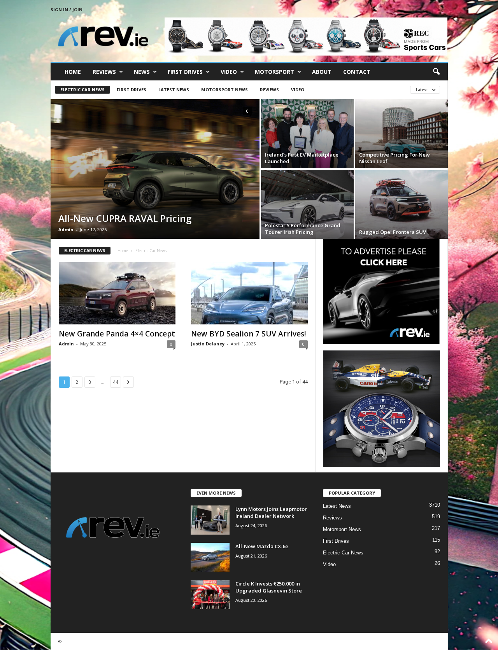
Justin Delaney (207, 344)
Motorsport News (224, 89)
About (321, 71)
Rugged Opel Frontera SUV (392, 231)
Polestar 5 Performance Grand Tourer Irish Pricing (302, 228)
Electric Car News (82, 89)
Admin (66, 229)
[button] (436, 71)
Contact (356, 71)
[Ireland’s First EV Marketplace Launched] (307, 133)
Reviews (104, 71)
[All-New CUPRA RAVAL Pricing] (155, 169)
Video (229, 71)
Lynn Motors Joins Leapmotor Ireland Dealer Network (271, 512)
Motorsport (274, 71)
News (142, 71)
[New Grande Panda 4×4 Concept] (117, 293)
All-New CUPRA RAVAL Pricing (124, 218)
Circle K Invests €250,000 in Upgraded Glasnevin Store (268, 587)
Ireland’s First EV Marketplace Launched (301, 158)
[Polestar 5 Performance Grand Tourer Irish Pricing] (307, 204)
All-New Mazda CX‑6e (261, 546)
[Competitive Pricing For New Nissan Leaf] (401, 133)
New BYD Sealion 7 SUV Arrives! (248, 334)
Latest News (173, 89)
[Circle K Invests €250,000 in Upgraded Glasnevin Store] (210, 594)
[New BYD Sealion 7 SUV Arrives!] (249, 293)
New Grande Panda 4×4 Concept (117, 334)
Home (73, 71)
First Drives (185, 71)
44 (115, 382)
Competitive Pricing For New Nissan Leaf (394, 158)
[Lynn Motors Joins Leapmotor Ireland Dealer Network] (210, 520)
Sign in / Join (66, 9)
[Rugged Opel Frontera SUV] (401, 204)
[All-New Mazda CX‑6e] (210, 557)
